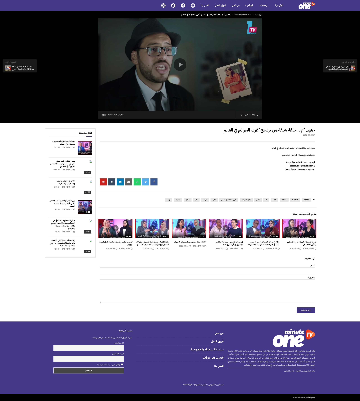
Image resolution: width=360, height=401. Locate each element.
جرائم (205, 199)
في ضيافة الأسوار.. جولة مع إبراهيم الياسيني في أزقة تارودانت (229, 243)
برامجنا (265, 5)
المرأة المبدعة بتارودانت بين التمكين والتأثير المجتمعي (301, 243)
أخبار (258, 199)
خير (196, 199)
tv (266, 199)
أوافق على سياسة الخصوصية (109, 364)
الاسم (312, 265)
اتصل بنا (205, 5)
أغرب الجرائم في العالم (228, 199)
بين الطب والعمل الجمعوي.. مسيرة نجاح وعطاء (63, 142)
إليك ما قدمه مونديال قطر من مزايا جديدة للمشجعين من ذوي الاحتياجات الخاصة (62, 243)
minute (295, 199)
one (274, 199)
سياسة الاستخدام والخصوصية (207, 349)
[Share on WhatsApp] (137, 181)
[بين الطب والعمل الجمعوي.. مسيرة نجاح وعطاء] (85, 148)
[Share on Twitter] (145, 181)
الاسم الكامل (119, 342)
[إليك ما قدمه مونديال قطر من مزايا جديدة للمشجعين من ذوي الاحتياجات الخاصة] (85, 247)
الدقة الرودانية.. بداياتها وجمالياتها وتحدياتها (66, 182)
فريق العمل (220, 5)
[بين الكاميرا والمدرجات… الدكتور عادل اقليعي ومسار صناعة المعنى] (85, 207)
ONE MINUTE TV (242, 14)
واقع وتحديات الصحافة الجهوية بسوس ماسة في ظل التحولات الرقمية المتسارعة (264, 243)
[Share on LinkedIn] (120, 181)
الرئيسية (279, 5)
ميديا (187, 199)
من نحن (235, 5)
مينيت (178, 199)
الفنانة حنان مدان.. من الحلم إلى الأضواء (190, 241)
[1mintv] (307, 5)
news (284, 199)
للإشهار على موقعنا (213, 358)
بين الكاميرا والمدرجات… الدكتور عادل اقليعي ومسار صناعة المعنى (62, 203)
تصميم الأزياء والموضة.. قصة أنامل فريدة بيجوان (115, 243)
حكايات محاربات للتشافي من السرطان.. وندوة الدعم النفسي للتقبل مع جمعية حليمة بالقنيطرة (63, 224)
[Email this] (128, 181)
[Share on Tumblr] (111, 181)
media (306, 199)
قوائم (250, 5)
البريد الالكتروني (118, 353)
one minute (308, 248)
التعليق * (311, 277)
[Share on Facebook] (154, 181)
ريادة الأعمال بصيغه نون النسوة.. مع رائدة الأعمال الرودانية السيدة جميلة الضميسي (152, 243)
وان (168, 199)
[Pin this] (103, 181)
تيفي (214, 199)
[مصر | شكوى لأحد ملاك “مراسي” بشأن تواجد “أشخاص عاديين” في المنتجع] (85, 167)
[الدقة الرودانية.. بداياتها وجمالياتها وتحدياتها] (85, 187)
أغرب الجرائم (246, 199)
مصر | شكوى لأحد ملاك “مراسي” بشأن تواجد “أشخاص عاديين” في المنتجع (62, 164)
